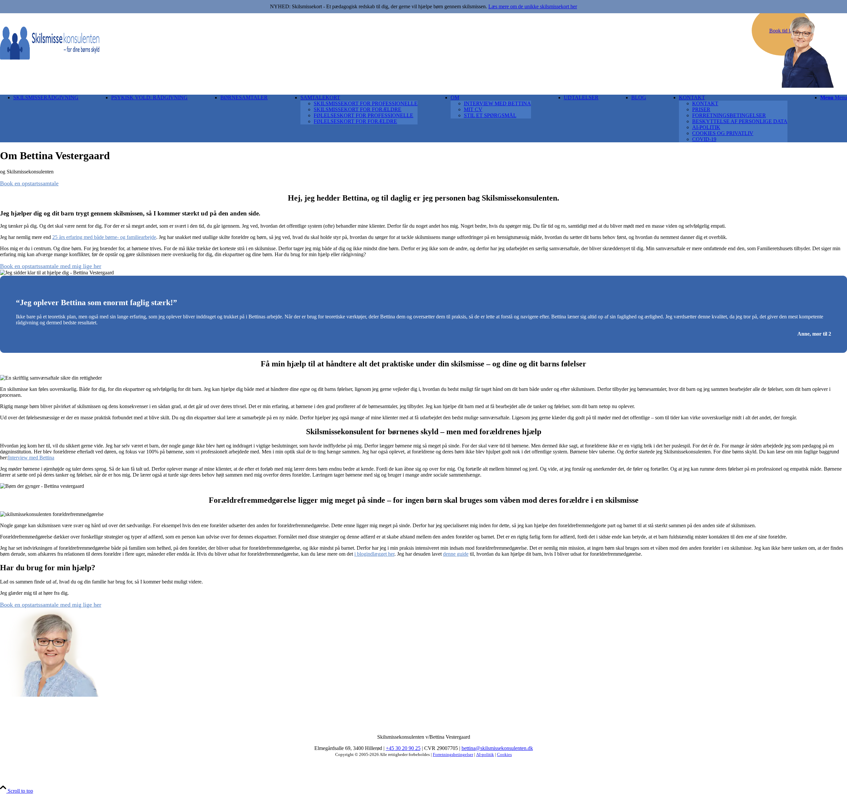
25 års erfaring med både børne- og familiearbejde (104, 237)
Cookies (504, 754)
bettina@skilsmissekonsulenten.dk (497, 748)
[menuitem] (45, 118)
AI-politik (485, 754)
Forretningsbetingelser (453, 754)
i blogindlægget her (374, 554)
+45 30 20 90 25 (403, 748)
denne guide (455, 554)
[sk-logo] (49, 58)
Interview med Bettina (31, 457)
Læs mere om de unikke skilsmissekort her (532, 6)
